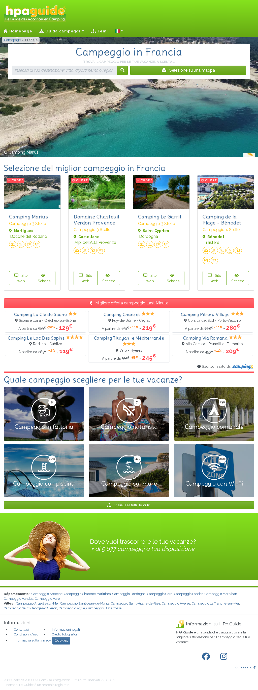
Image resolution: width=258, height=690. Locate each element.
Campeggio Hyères (176, 603)
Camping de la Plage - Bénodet (222, 219)
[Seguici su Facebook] (207, 656)
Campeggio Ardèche (46, 594)
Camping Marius (28, 216)
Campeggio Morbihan (221, 594)
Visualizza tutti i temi (130, 505)
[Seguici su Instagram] (225, 656)
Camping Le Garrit (159, 216)
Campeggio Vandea (18, 599)
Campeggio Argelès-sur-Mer (37, 603)
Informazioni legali (66, 629)
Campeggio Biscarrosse (103, 608)
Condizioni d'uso (26, 634)
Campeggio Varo (47, 599)
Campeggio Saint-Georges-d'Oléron (30, 608)
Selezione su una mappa (191, 70)
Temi (102, 31)
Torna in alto (243, 667)
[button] (118, 31)
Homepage (20, 31)
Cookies (61, 640)
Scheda (44, 281)
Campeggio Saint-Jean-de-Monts (84, 603)
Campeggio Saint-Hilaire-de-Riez (135, 603)
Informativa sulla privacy (32, 640)
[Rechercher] (122, 70)
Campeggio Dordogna (129, 594)
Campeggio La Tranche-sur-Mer (215, 603)
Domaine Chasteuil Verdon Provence (96, 219)
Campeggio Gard (160, 594)
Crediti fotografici (64, 634)
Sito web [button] (22, 278)
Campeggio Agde (72, 608)
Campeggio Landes (188, 594)
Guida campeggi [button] (62, 31)
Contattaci (21, 629)
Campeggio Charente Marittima (87, 594)
